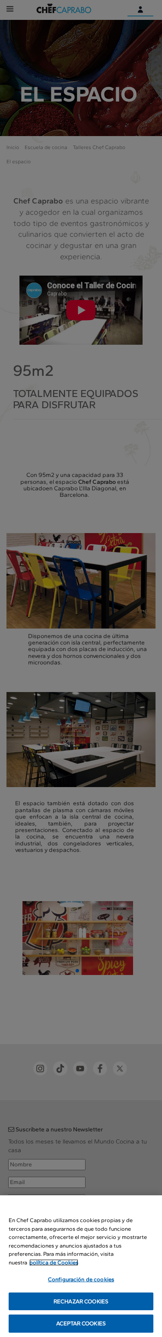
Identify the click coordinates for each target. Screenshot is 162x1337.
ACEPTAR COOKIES (81, 1323)
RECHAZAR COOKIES (81, 1301)
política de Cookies (53, 1262)
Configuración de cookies (81, 1279)
